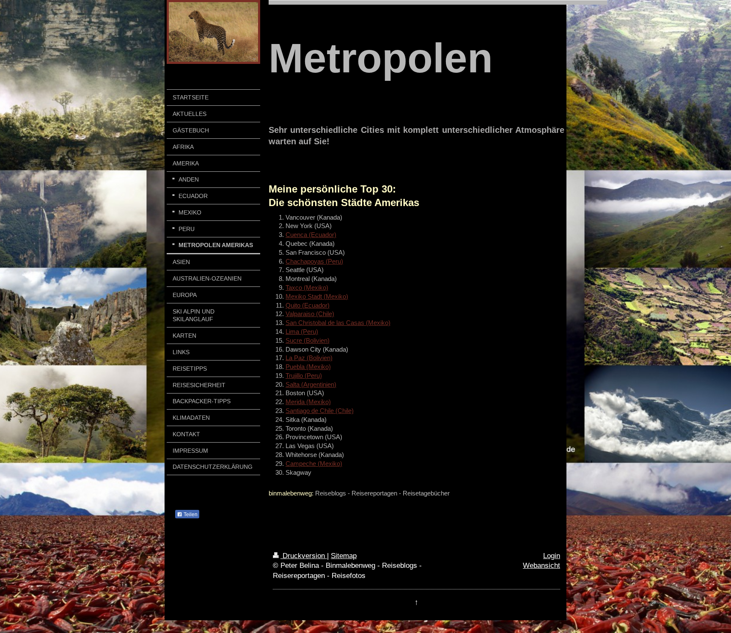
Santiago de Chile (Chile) (320, 410)
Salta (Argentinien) (311, 384)
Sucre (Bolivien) (308, 340)
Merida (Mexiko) (308, 401)
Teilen (190, 514)
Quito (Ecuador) (308, 305)
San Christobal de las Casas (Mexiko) (338, 322)
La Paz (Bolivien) (309, 357)
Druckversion (303, 556)
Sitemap (344, 556)
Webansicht (541, 565)
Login (551, 556)
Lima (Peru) (302, 331)
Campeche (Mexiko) (314, 463)
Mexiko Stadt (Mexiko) (317, 296)
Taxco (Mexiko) (307, 287)
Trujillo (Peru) (304, 375)
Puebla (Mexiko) (308, 366)
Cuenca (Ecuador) (311, 234)
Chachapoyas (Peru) (314, 261)
